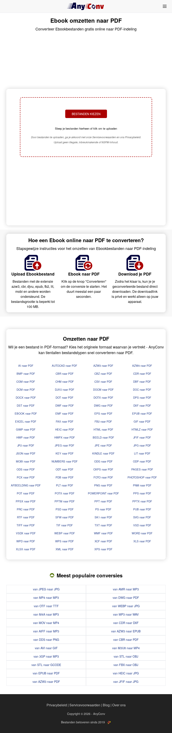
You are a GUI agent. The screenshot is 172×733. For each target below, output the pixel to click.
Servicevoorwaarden (84, 705)
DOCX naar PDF (26, 397)
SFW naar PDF (64, 517)
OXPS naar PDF (103, 469)
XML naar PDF (65, 549)
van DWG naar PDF (126, 597)
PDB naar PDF (65, 477)
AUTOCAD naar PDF (64, 366)
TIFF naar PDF (26, 525)
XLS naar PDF (142, 541)
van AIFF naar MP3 (46, 631)
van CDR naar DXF (126, 623)
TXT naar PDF (103, 525)
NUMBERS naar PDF (65, 461)
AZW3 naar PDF (103, 366)
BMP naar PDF (26, 374)
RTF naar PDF (26, 517)
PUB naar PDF (142, 509)
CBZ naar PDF (103, 374)
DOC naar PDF (142, 389)
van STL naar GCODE (46, 665)
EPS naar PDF (103, 413)
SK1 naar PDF (103, 517)
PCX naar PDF (26, 477)
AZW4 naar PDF (142, 366)
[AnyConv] (86, 6)
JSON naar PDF (25, 453)
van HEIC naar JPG (126, 673)
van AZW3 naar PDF (46, 681)
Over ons (119, 705)
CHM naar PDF (64, 382)
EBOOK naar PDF (26, 413)
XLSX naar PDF (25, 549)
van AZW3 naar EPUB (126, 631)
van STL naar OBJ (126, 656)
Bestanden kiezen (86, 114)
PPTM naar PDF (65, 501)
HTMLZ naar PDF (142, 429)
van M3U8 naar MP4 (126, 648)
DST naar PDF (26, 405)
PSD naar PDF (65, 509)
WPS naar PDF (64, 541)
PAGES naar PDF (142, 469)
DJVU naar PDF (64, 389)
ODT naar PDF (64, 469)
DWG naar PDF (103, 405)
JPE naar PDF (103, 445)
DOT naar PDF (64, 397)
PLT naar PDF (64, 485)
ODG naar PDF (103, 461)
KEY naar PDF (65, 453)
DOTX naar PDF (103, 397)
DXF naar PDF (142, 405)
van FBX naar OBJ (125, 665)
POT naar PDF (26, 493)
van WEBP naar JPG (126, 606)
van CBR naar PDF (126, 639)
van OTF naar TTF (46, 606)
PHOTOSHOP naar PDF (142, 477)
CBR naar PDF (65, 374)
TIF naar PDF (64, 525)
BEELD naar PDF (103, 437)
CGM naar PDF (25, 382)
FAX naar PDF (64, 421)
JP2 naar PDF (25, 445)
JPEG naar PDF (64, 445)
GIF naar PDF (142, 421)
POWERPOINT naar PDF (103, 493)
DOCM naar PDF (103, 389)
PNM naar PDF (142, 485)
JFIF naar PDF (142, 437)
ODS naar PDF (26, 469)
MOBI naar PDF (25, 461)
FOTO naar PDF (103, 477)
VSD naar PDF (142, 525)
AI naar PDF (25, 366)
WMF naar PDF (103, 533)
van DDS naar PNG (46, 639)
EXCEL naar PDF (25, 421)
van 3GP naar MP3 (46, 656)
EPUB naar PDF (142, 413)
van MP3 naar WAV (126, 614)
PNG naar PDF (103, 485)
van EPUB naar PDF (46, 673)
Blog (106, 705)
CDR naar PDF (142, 374)
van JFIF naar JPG (125, 681)
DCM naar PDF (26, 389)
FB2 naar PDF (103, 421)
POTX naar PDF (64, 493)
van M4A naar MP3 (46, 614)
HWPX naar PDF (64, 437)
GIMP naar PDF (25, 429)
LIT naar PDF (142, 453)
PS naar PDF (103, 509)
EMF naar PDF (64, 413)
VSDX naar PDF (26, 533)
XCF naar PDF (103, 541)
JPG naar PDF (142, 445)
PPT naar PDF (103, 501)
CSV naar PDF (103, 382)
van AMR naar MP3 (126, 589)
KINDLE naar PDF (103, 453)
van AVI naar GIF (46, 648)
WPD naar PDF (25, 541)
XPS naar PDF (103, 549)
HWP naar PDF (25, 437)
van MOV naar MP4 (46, 623)
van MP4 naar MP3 (46, 597)
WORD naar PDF (142, 533)
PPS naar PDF (142, 493)
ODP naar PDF (142, 461)
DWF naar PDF (64, 405)
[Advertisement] (86, 191)
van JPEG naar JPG (46, 589)
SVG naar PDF (142, 517)
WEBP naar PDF (64, 533)
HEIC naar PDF (64, 429)
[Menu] (164, 6)
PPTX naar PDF (142, 501)
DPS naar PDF (142, 397)
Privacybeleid (57, 705)
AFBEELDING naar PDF (26, 485)
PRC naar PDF (26, 509)
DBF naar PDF (142, 382)
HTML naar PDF (103, 429)
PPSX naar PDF (26, 501)
